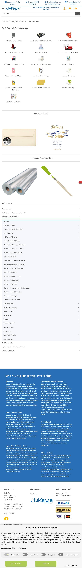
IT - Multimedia (7, 343)
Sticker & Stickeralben (13, 102)
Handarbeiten (8, 304)
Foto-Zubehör (8, 233)
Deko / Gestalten (9, 225)
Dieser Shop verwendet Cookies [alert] (41, 527)
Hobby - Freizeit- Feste (10, 217)
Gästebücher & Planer (14, 41)
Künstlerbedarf (8, 312)
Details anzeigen (71, 566)
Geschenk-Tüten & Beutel (14, 52)
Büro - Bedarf (6, 209)
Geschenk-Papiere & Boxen (68, 41)
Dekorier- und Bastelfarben (13, 229)
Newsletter (34, 493)
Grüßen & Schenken (10, 237)
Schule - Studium (8, 351)
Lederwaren (7, 315)
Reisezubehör (8, 327)
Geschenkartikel (41, 52)
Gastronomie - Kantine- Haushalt (13, 213)
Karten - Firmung (68, 64)
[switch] (6, 554)
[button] (64, 8)
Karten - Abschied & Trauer (41, 64)
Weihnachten (8, 339)
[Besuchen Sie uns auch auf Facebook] (6, 518)
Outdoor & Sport (9, 323)
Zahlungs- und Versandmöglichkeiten (63, 494)
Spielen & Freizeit (9, 335)
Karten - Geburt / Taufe (13, 76)
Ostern (5, 319)
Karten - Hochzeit (68, 76)
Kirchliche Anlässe (10, 308)
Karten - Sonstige (68, 88)
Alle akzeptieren (16, 564)
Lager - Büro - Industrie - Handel (13, 347)
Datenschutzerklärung (9, 548)
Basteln (6, 221)
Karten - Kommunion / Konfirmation (17, 288)
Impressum (22, 548)
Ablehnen (46, 564)
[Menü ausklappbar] (3, 7)
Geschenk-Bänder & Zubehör (41, 41)
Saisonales (7, 331)
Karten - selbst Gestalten (41, 88)
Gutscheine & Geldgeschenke (68, 52)
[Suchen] (77, 13)
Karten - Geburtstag (41, 76)
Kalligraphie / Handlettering (14, 64)
